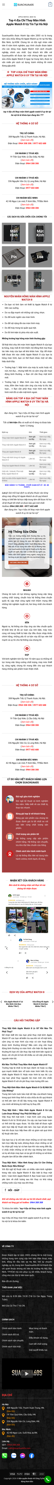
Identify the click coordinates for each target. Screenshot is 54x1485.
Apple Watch (23, 17)
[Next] (46, 948)
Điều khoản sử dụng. (38, 1338)
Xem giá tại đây (32, 438)
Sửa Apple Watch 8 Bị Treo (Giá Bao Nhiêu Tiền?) (13, 1004)
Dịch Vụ (33, 17)
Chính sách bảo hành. (12, 1328)
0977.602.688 (31, 506)
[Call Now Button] (47, 1479)
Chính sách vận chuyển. (13, 1340)
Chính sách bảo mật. (11, 1346)
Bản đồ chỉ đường (10, 1281)
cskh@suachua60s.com (19, 1448)
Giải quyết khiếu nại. (38, 1350)
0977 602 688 (39, 143)
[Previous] (7, 948)
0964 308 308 (24, 143)
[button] (3, 4)
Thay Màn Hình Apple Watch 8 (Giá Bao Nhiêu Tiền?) (40, 1004)
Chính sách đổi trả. (10, 1334)
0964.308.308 (16, 506)
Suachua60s (8, 35)
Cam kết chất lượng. (38, 1344)
